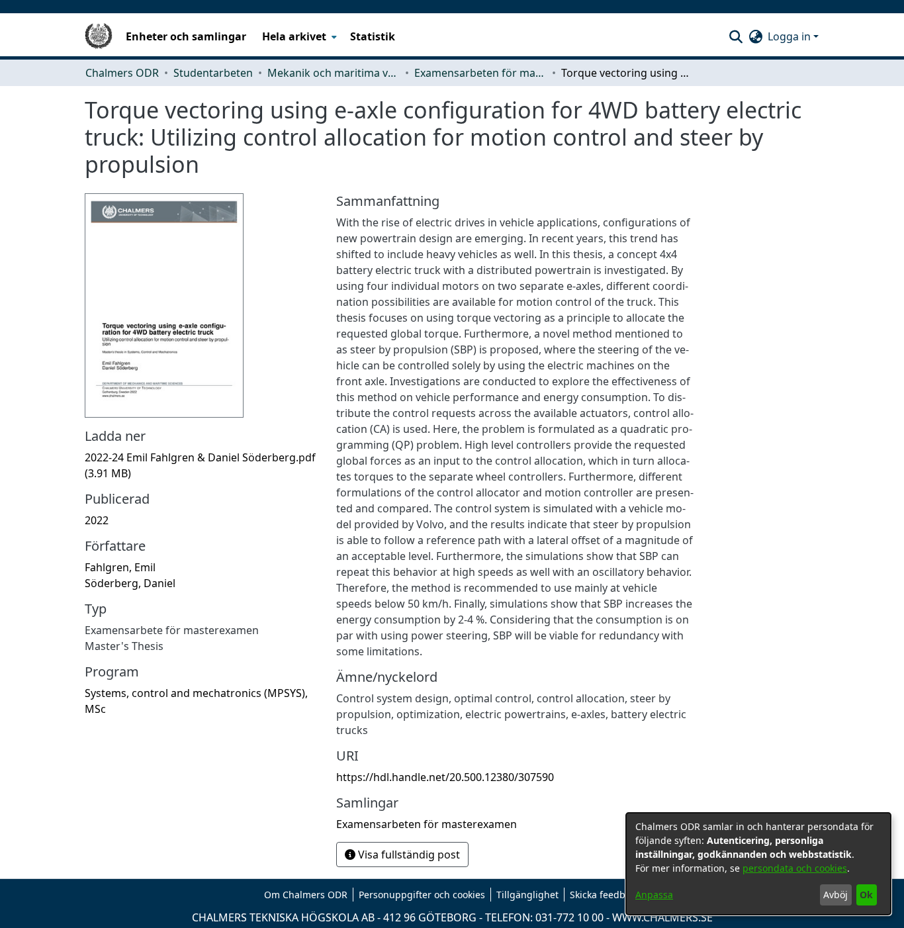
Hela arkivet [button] (294, 36)
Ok (866, 894)
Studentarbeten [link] (213, 73)
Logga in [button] (790, 36)
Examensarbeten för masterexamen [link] (480, 73)
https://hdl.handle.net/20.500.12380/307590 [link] (445, 777)
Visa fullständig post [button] (407, 854)
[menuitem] (298, 36)
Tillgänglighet (527, 894)
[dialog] (758, 864)
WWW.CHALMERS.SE (662, 917)
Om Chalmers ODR (305, 894)
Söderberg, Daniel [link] (130, 583)
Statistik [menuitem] (372, 36)
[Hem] (99, 36)
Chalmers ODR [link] (122, 73)
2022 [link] (97, 520)
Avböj (835, 894)
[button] (735, 36)
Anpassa (654, 894)
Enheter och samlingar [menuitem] (186, 36)
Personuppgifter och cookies (422, 894)
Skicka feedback (605, 894)
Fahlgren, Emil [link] (120, 567)
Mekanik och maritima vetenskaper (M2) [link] (333, 73)
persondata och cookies (795, 868)
